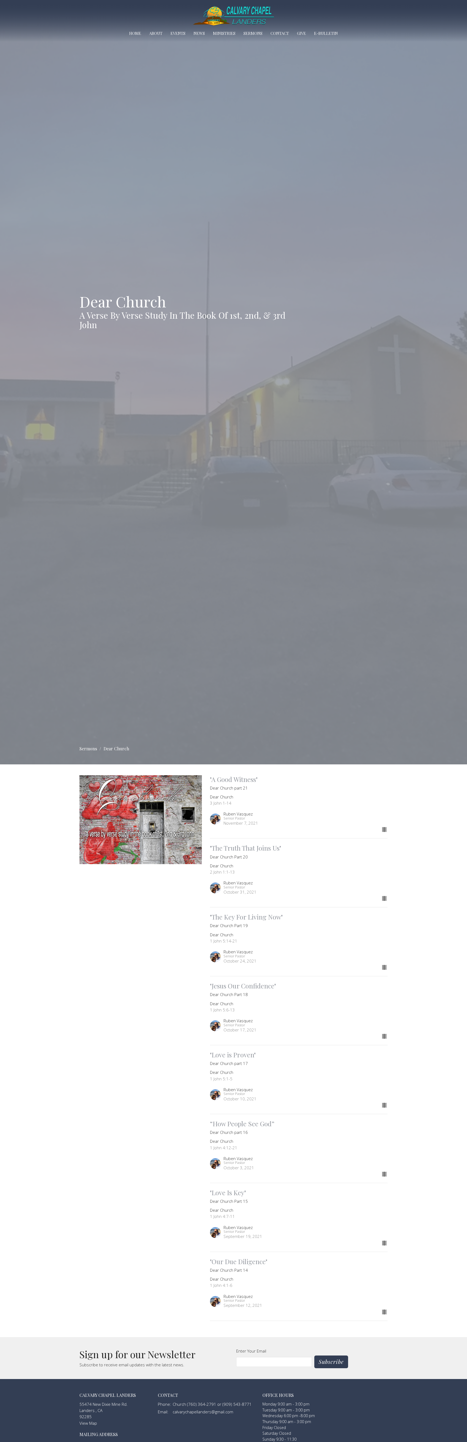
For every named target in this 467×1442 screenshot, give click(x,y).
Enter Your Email (251, 1351)
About (155, 33)
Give (301, 33)
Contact (280, 33)
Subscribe (331, 1361)
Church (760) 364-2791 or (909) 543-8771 (212, 1404)
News (199, 33)
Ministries (224, 33)
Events (178, 33)
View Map (88, 1423)
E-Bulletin (326, 33)
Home (135, 33)
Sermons (252, 33)
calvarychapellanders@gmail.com (203, 1411)
